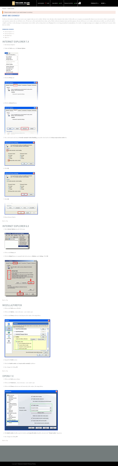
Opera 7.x (7, 37)
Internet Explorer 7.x (9, 31)
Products (94, 3)
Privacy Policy (32, 464)
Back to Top (5, 221)
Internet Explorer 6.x (9, 33)
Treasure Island (22, 464)
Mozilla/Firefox (8, 35)
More (103, 3)
